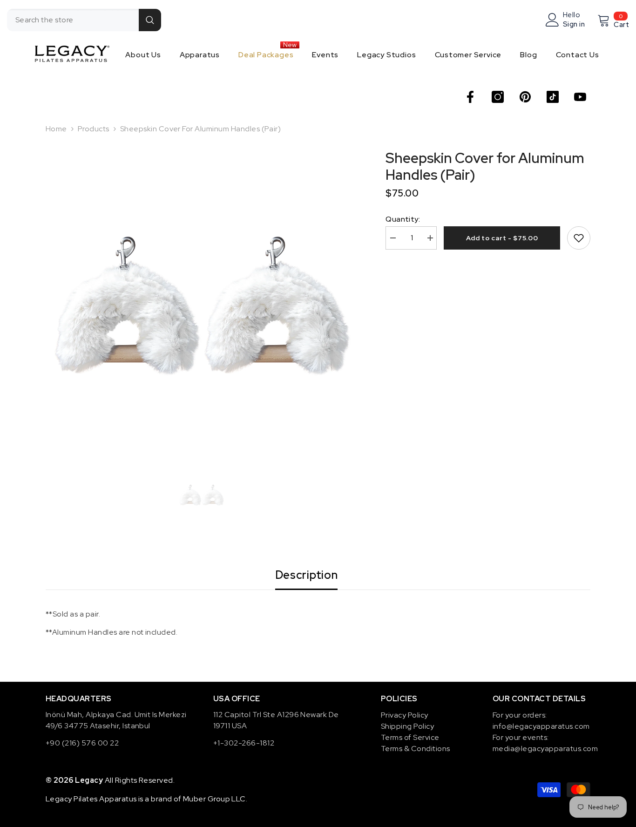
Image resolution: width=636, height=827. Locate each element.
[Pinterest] (525, 97)
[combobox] (73, 20)
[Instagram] (497, 97)
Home (56, 129)
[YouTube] (580, 97)
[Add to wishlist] (578, 238)
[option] (202, 305)
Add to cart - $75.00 (502, 238)
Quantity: (403, 219)
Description (306, 575)
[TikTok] (552, 97)
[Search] (84, 20)
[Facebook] (470, 97)
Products (93, 129)
